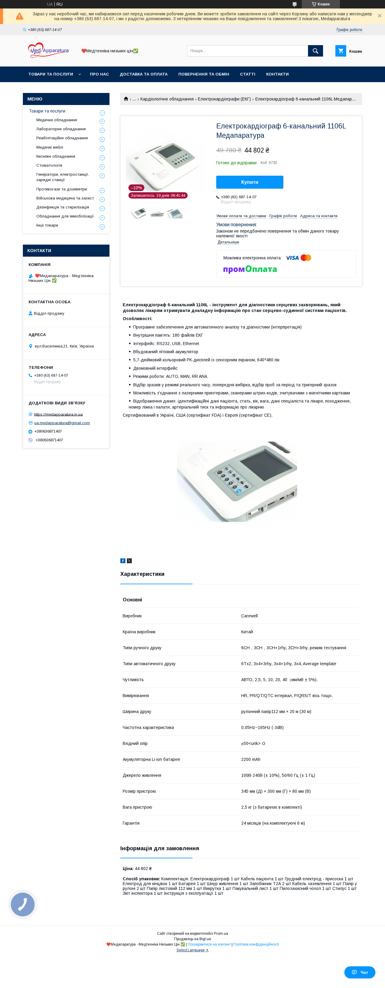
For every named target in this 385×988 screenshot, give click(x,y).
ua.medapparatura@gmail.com (62, 423)
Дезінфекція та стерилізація (62, 207)
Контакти (277, 74)
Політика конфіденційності (256, 944)
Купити (249, 182)
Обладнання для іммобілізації (65, 216)
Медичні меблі (49, 147)
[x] (129, 561)
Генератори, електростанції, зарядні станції (62, 177)
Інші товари (47, 225)
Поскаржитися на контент (209, 944)
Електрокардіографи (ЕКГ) (224, 99)
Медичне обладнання (56, 120)
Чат (364, 972)
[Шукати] (315, 51)
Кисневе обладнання (55, 156)
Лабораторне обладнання (61, 129)
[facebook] (122, 561)
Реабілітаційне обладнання (62, 138)
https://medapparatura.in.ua (58, 414)
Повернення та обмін (203, 74)
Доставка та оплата (144, 74)
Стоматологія (49, 165)
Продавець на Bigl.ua (192, 939)
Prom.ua (221, 933)
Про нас (99, 74)
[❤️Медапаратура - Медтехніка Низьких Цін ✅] (48, 58)
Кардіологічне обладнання (167, 99)
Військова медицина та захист (65, 198)
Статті (247, 74)
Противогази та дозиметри (61, 189)
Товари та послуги (50, 74)
